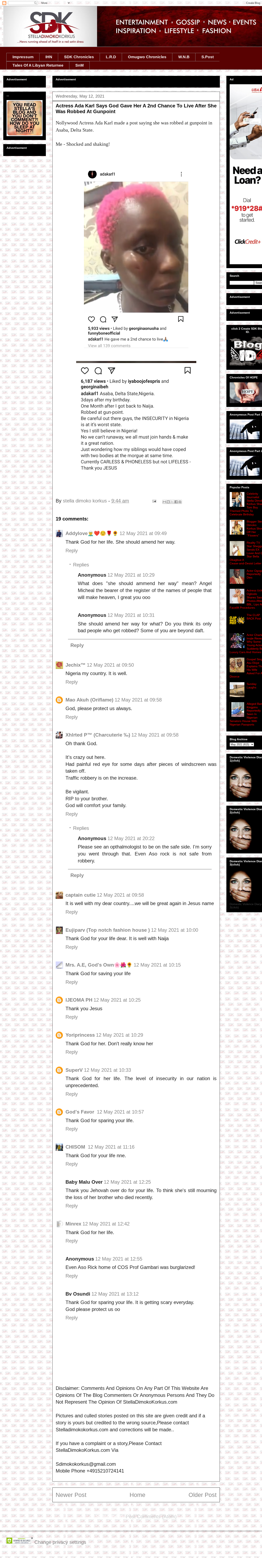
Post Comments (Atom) (151, 1516)
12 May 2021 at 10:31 (131, 615)
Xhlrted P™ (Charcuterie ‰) (98, 735)
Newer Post (71, 1495)
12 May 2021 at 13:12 (115, 1294)
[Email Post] (154, 500)
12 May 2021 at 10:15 (157, 965)
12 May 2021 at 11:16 (111, 1147)
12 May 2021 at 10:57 (120, 1112)
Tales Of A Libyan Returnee (37, 65)
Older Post (203, 1495)
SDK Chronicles (79, 57)
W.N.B (184, 57)
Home (137, 1495)
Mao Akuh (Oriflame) (89, 700)
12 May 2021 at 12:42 (106, 1224)
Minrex (73, 1224)
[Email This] (164, 502)
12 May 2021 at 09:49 (143, 533)
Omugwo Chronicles (147, 57)
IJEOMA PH (79, 1000)
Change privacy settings (60, 1542)
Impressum (23, 57)
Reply (72, 550)
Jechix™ (76, 665)
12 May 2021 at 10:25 (117, 1000)
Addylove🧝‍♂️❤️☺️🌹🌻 (92, 533)
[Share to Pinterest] (180, 502)
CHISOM (76, 1147)
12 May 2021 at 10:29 (131, 575)
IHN (48, 57)
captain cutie (81, 895)
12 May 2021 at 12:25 (127, 1182)
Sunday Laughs (251, 685)
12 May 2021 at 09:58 (138, 700)
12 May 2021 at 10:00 (174, 930)
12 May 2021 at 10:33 (107, 1070)
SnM (79, 65)
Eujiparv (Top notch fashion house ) (108, 930)
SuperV (74, 1070)
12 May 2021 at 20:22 (131, 838)
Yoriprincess (80, 1035)
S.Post (207, 57)
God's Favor (81, 1112)
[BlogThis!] (168, 502)
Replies (81, 564)
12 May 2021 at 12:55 (118, 1259)
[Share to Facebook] (176, 502)
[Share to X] (172, 502)
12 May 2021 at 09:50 (110, 665)
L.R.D (111, 57)
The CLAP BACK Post (254, 616)
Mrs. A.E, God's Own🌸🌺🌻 (99, 965)
